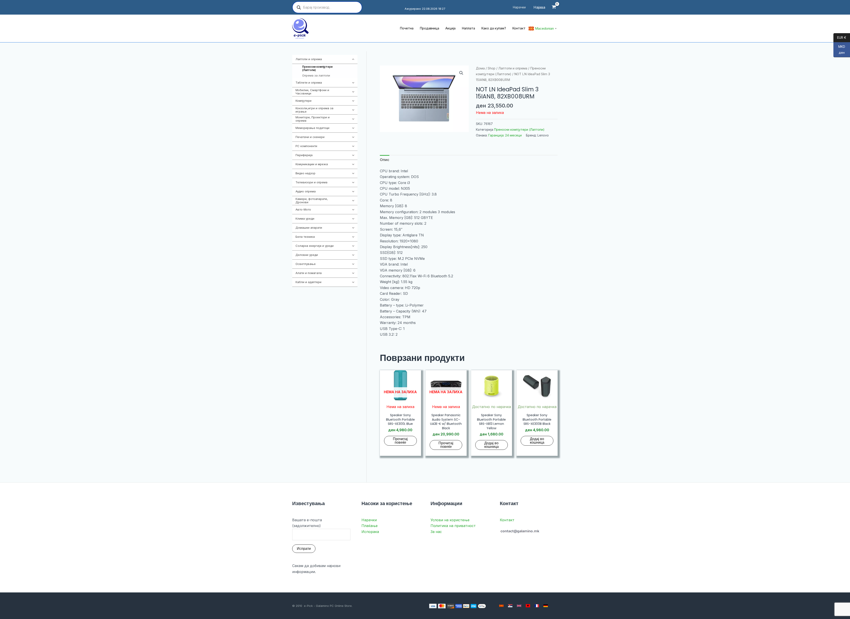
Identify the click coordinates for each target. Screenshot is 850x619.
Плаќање (369, 525)
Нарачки (369, 520)
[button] (461, 73)
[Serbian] (510, 606)
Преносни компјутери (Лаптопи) (519, 129)
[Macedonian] (501, 606)
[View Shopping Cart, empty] (554, 7)
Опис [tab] (384, 159)
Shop (491, 68)
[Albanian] (528, 606)
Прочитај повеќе (400, 440)
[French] (537, 606)
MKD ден (839, 50)
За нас (436, 531)
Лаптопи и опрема (512, 68)
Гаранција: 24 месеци (505, 135)
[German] (545, 606)
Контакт (507, 520)
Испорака (370, 531)
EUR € (839, 38)
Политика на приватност (453, 525)
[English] (519, 606)
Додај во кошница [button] (491, 445)
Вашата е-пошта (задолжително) (307, 523)
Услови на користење (450, 520)
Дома (480, 68)
